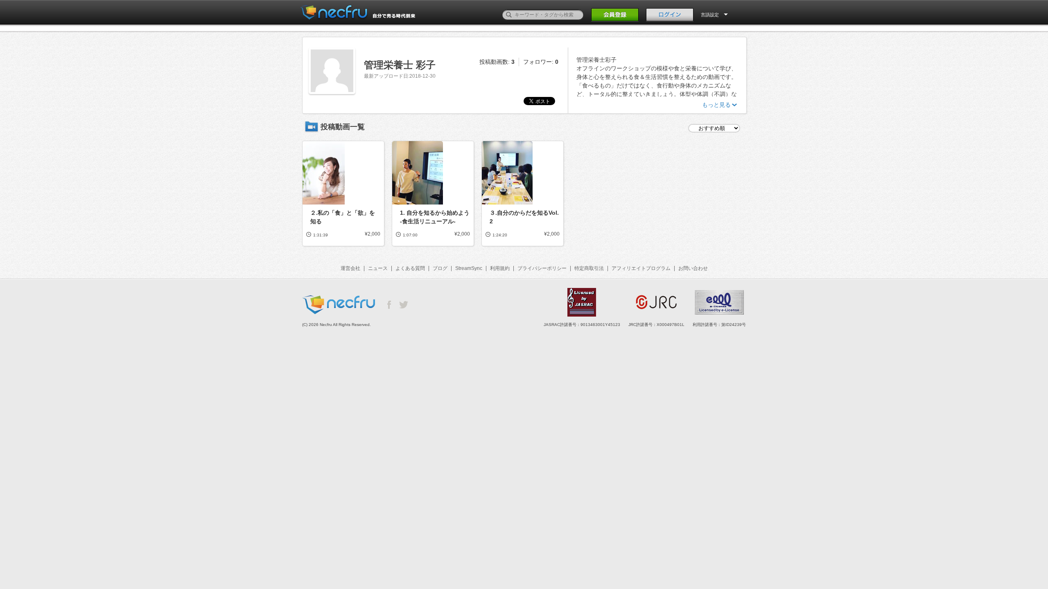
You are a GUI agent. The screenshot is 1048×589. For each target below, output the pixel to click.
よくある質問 (410, 268)
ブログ (440, 268)
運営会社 (350, 268)
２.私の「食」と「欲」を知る (342, 217)
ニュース (378, 268)
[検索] (509, 15)
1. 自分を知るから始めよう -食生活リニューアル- (435, 217)
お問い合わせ (693, 268)
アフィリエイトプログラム (641, 268)
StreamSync (468, 268)
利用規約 (500, 268)
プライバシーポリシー (542, 268)
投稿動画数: (497, 61)
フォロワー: (540, 61)
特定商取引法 (589, 268)
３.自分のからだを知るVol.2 (524, 217)
